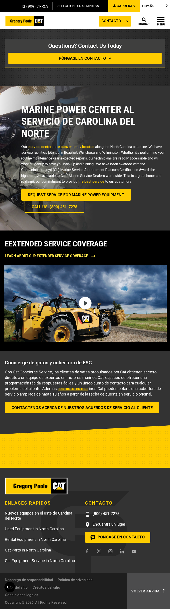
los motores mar (73, 388)
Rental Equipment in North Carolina (35, 539)
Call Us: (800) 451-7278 (54, 206)
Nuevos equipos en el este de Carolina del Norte (38, 516)
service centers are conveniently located (61, 147)
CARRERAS (126, 6)
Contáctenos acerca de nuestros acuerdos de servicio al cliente (82, 407)
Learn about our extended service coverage (47, 256)
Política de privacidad (75, 580)
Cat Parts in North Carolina (28, 550)
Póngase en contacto (83, 58)
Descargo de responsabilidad (29, 580)
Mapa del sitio (16, 587)
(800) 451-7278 (37, 6)
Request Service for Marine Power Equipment (76, 194)
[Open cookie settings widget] (9, 587)
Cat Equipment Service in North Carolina (40, 560)
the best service (91, 181)
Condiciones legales (21, 595)
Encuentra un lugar (108, 524)
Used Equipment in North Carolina (34, 528)
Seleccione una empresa (78, 6)
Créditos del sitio (46, 587)
